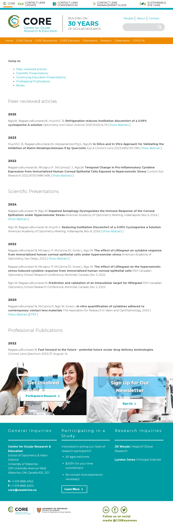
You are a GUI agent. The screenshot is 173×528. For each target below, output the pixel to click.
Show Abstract (119, 125)
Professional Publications (33, 81)
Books (20, 85)
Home (9, 40)
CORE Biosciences (46, 40)
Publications (90, 40)
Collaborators (122, 40)
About (141, 18)
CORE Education (70, 40)
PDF (34, 314)
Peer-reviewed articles (31, 69)
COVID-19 (138, 40)
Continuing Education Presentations (41, 77)
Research (106, 40)
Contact (154, 18)
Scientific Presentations (32, 73)
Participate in (43, 396)
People (128, 18)
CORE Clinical (24, 40)
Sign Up (129, 404)
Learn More (74, 489)
